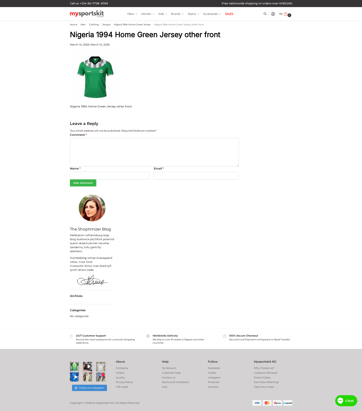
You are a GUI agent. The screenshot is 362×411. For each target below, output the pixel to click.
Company (122, 367)
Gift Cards (122, 386)
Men (83, 24)
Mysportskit (103, 402)
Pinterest (213, 382)
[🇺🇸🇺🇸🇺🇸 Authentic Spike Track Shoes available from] (87, 376)
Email (159, 168)
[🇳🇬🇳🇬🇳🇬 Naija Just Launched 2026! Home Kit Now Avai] (74, 366)
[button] (285, 14)
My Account (169, 367)
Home (73, 24)
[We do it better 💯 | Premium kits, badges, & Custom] (74, 376)
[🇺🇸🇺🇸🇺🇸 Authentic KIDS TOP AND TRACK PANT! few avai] (100, 376)
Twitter (212, 372)
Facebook (214, 367)
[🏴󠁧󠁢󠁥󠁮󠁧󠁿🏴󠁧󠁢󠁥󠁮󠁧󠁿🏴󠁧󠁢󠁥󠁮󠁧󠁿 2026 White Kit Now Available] (100, 366)
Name (75, 168)
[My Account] (273, 14)
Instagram (214, 377)
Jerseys (106, 24)
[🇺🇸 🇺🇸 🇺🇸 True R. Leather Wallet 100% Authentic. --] (87, 366)
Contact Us (168, 377)
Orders (120, 372)
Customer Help (171, 372)
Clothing (94, 24)
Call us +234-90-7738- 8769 (89, 3)
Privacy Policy (124, 382)
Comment (78, 135)
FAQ (164, 386)
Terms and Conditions (175, 382)
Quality (120, 377)
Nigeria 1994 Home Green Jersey (132, 24)
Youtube (213, 386)
